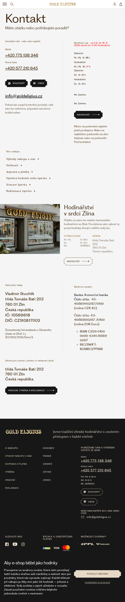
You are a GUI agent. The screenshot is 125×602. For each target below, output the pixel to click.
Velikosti (12, 165)
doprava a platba (17, 171)
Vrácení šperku (16, 184)
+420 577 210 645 (21, 68)
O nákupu (11, 448)
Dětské (47, 472)
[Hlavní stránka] (62, 4)
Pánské (47, 456)
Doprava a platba (16, 464)
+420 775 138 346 (21, 55)
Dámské (47, 464)
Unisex (47, 480)
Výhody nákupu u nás (20, 159)
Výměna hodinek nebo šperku (26, 178)
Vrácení (10, 480)
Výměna (9, 472)
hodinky (48, 448)
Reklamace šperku (19, 191)
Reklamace (12, 488)
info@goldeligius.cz (23, 95)
